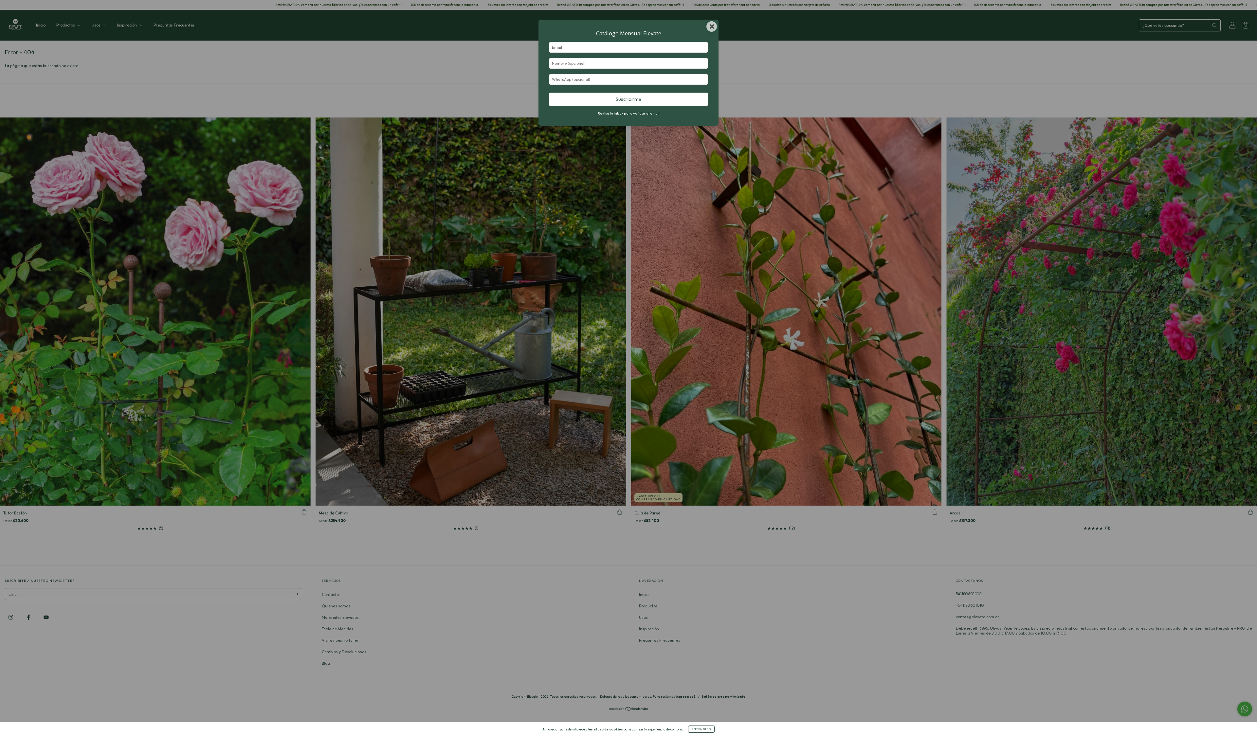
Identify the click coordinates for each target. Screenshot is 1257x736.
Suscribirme (628, 99)
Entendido (701, 729)
